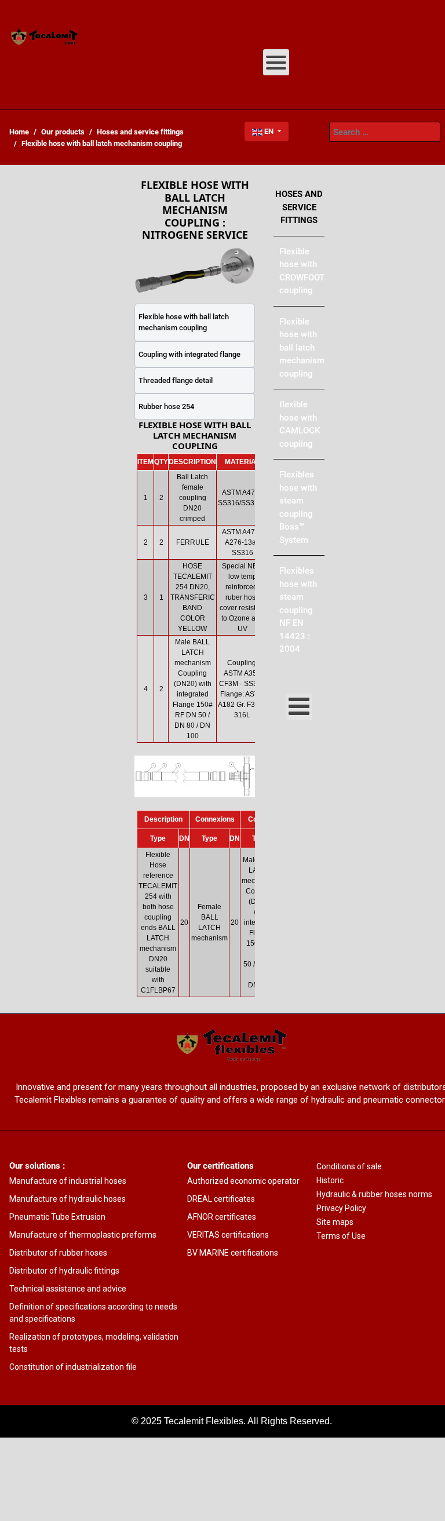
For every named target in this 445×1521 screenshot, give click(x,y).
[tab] (194, 322)
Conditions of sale (349, 1166)
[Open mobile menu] (276, 62)
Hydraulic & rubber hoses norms (374, 1194)
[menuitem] (44, 37)
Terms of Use (341, 1236)
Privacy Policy (341, 1208)
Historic (330, 1180)
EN (268, 131)
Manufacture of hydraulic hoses (67, 1198)
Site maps (334, 1222)
